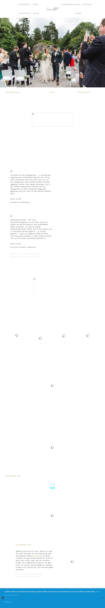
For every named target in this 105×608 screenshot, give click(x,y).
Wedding (25, 202)
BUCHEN (38, 556)
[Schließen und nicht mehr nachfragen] (102, 598)
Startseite (24, 4)
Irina (35, 4)
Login (78, 13)
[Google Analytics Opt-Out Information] (3, 598)
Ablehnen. (8, 602)
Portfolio (25, 13)
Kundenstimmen (71, 4)
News (23, 247)
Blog (36, 13)
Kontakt (87, 4)
